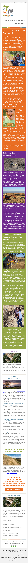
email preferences (9, 557)
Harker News (16, 290)
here (25, 2)
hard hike (19, 137)
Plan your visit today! (12, 473)
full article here (6, 230)
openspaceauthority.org (17, 543)
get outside (11, 77)
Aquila (4, 290)
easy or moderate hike (8, 135)
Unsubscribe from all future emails (14, 560)
